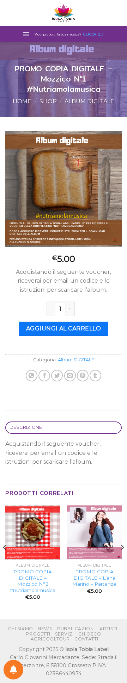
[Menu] (26, 34)
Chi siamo (20, 628)
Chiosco (89, 634)
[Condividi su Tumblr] (95, 375)
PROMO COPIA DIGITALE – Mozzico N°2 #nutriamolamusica (32, 581)
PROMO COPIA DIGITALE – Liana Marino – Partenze (94, 578)
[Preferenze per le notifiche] (13, 669)
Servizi (64, 634)
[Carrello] (118, 13)
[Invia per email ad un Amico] (70, 375)
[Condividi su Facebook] (44, 375)
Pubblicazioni (76, 628)
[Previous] (4, 561)
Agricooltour (50, 639)
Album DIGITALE (89, 101)
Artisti (108, 628)
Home (22, 101)
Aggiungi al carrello (63, 328)
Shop (48, 101)
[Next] (122, 561)
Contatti (86, 639)
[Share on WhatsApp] (31, 375)
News (45, 628)
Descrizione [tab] (26, 427)
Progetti (38, 634)
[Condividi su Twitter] (57, 375)
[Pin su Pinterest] (83, 375)
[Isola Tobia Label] (63, 13)
